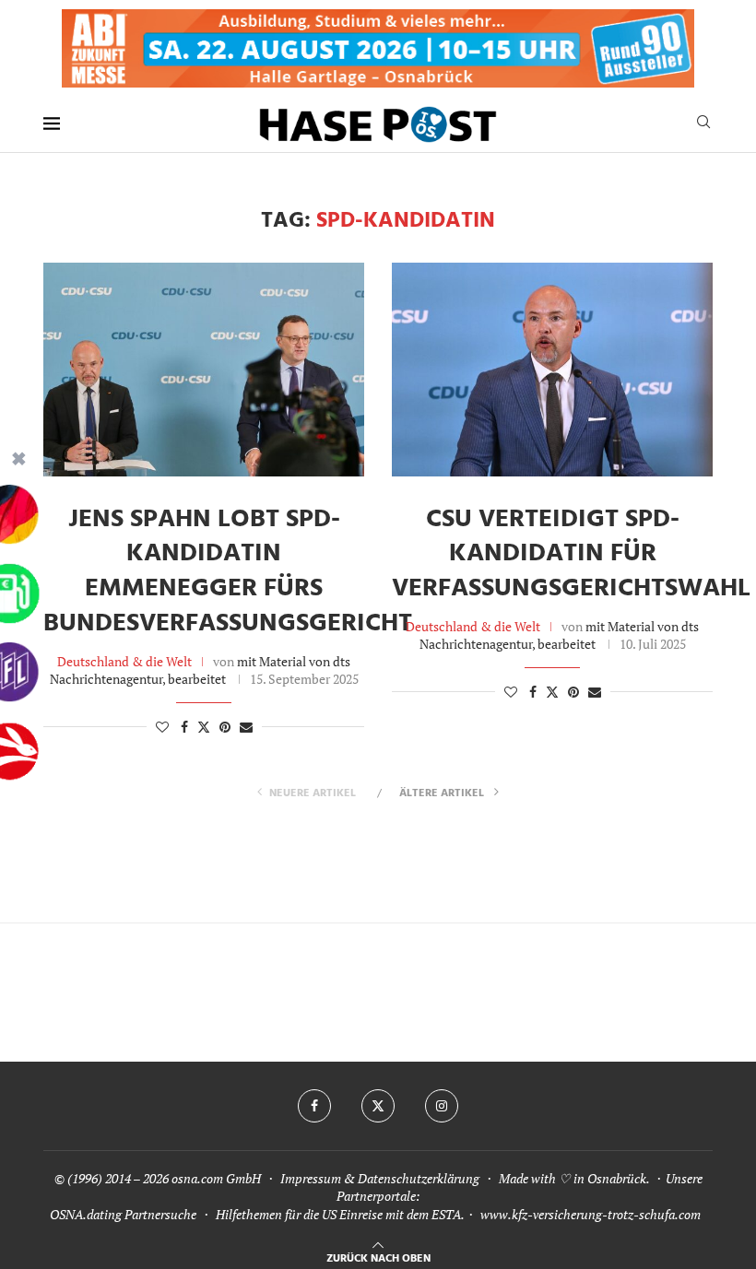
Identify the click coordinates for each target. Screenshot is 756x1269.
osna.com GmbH (216, 1178)
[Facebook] (314, 1105)
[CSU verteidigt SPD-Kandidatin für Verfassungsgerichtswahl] (552, 369)
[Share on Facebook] (184, 726)
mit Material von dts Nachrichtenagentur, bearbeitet (200, 669)
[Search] (703, 124)
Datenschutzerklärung (418, 1178)
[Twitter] (378, 1105)
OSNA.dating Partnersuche (123, 1214)
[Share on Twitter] (203, 726)
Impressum (310, 1178)
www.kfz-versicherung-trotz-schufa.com (590, 1214)
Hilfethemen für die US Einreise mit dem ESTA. (340, 1214)
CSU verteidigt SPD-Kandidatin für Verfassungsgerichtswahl (571, 554)
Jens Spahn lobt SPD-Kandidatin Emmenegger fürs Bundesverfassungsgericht (227, 571)
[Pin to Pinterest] (224, 726)
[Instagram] (441, 1105)
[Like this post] (162, 726)
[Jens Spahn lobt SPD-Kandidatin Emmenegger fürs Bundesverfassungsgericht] (203, 369)
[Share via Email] (246, 726)
